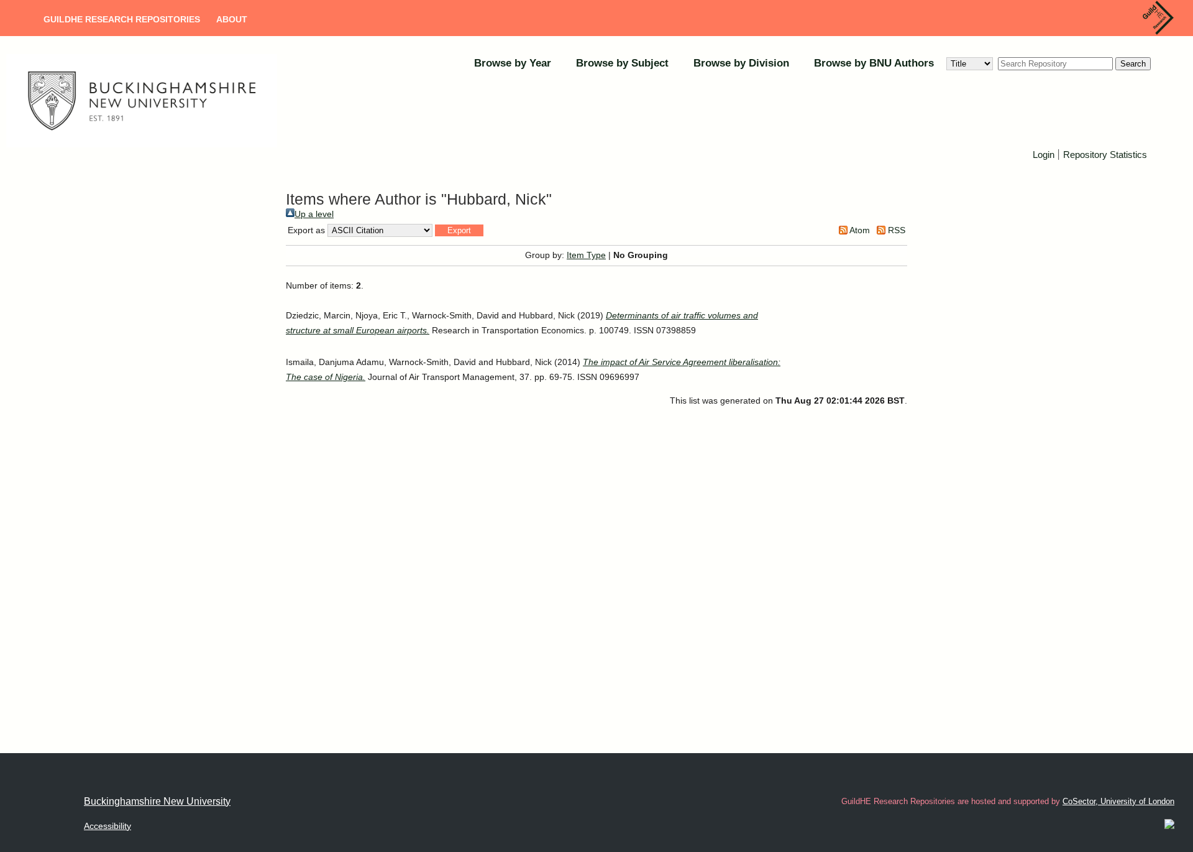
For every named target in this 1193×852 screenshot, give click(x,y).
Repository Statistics (1105, 154)
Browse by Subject (622, 63)
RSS (895, 230)
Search (1133, 63)
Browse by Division (741, 63)
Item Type (586, 255)
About (231, 19)
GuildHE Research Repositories (121, 19)
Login (1043, 154)
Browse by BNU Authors (874, 63)
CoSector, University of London (1118, 801)
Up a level (314, 214)
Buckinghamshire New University (157, 801)
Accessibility (107, 826)
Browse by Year (512, 63)
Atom (859, 230)
